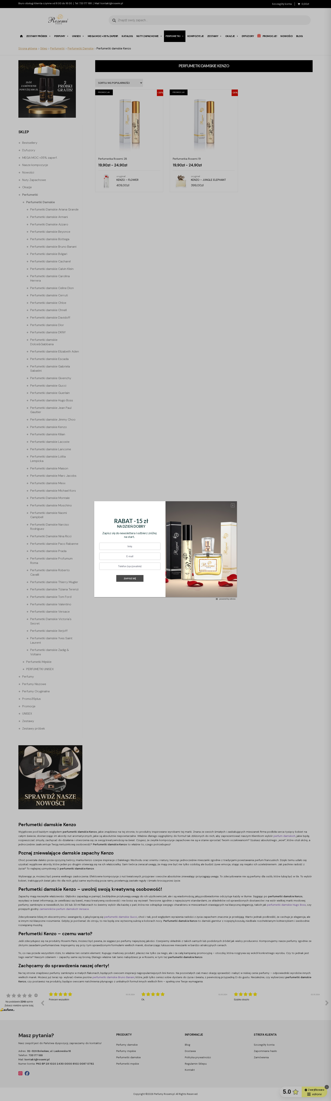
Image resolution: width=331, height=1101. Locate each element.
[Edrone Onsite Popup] (165, 550)
